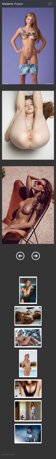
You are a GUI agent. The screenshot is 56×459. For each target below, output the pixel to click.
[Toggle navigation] (50, 4)
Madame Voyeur (12, 3)
